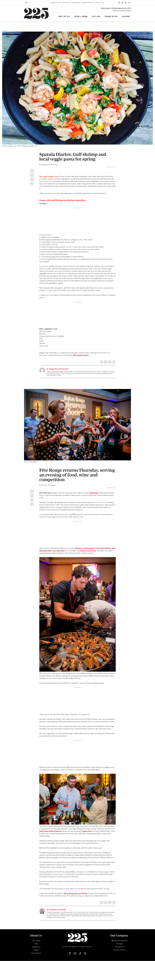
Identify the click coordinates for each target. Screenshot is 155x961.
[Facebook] (119, 3)
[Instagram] (122, 3)
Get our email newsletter (122, 11)
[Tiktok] (129, 3)
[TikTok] (80, 953)
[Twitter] (126, 3)
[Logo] (37, 13)
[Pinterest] (32, 179)
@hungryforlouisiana (81, 355)
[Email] (32, 183)
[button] (34, 3)
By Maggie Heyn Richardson (58, 369)
